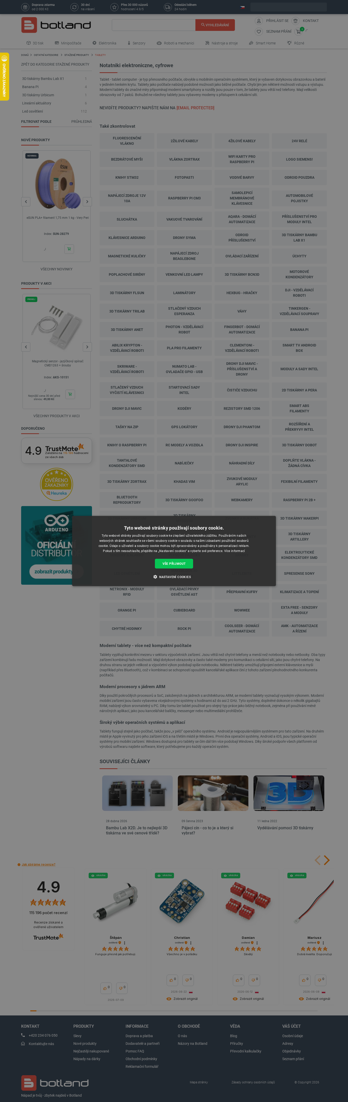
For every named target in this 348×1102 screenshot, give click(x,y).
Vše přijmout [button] (174, 563)
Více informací (234, 551)
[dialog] (174, 551)
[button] (174, 576)
